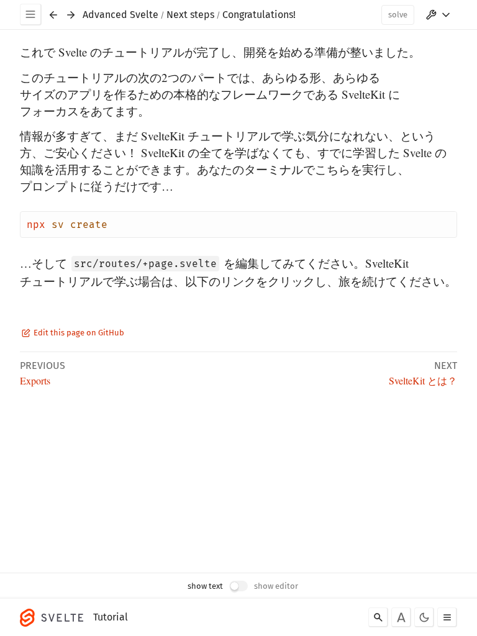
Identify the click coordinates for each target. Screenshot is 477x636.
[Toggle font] (401, 617)
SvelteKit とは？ (423, 380)
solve (397, 14)
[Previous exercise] (53, 14)
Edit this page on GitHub (78, 332)
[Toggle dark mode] (424, 617)
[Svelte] (54, 617)
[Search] (378, 617)
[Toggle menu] (447, 617)
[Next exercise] (70, 14)
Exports (35, 380)
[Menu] (31, 14)
